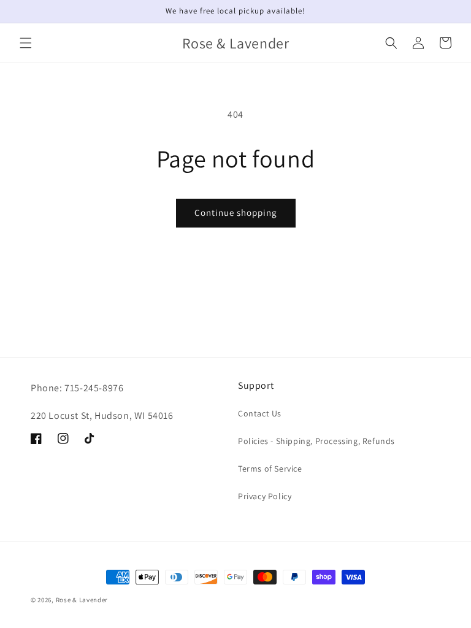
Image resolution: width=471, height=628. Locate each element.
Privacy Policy (264, 496)
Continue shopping (235, 212)
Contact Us (259, 413)
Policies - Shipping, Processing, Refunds (316, 440)
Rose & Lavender (82, 599)
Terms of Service (270, 468)
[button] (25, 42)
